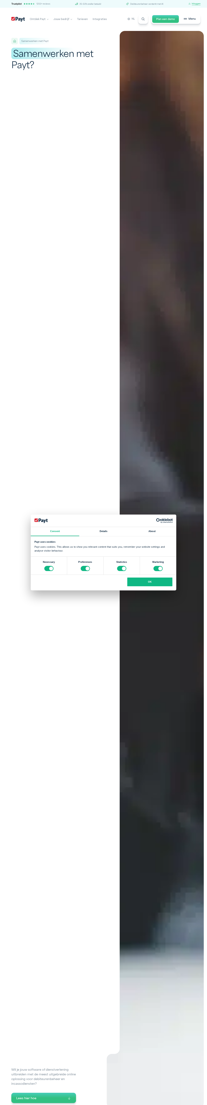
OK (150, 582)
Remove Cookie (205, 1103)
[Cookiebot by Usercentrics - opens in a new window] (158, 520)
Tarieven (82, 19)
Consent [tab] (55, 531)
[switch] (85, 568)
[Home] (14, 41)
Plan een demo (165, 19)
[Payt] (18, 19)
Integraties (100, 19)
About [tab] (152, 531)
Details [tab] (104, 531)
